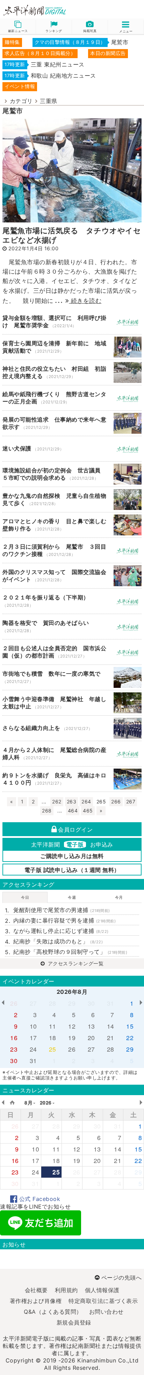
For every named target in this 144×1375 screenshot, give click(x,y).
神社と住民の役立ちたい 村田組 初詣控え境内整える (72, 372)
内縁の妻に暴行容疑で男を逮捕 (64, 920)
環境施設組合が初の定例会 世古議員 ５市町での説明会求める (72, 474)
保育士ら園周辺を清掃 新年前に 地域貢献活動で (72, 347)
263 (72, 801)
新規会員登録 (74, 1322)
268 (47, 811)
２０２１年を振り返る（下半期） (72, 601)
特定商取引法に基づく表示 (103, 1300)
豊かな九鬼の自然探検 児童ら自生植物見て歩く (72, 499)
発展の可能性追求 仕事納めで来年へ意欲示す (72, 423)
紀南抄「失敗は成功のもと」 (58, 941)
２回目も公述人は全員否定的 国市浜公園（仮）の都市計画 (72, 652)
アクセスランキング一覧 (74, 963)
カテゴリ (21, 100)
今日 (25, 897)
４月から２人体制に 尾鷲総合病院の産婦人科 (72, 753)
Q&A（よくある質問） (53, 1311)
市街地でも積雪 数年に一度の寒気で (72, 677)
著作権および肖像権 (36, 1300)
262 (57, 801)
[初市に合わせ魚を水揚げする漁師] (72, 169)
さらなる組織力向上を (72, 728)
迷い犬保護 (72, 448)
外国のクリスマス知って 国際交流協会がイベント (72, 575)
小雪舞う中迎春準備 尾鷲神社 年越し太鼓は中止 (72, 702)
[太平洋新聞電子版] (36, 10)
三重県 (48, 100)
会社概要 (36, 1290)
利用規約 (66, 1290)
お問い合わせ (106, 1311)
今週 (72, 897)
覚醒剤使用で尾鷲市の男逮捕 (61, 909)
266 (116, 801)
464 (73, 811)
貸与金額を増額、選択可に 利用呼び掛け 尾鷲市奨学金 (72, 321)
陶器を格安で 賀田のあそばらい (72, 626)
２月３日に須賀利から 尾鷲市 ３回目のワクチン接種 (72, 550)
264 (86, 801)
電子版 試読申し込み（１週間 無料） (72, 869)
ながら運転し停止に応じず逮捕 (61, 930)
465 (88, 811)
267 (131, 801)
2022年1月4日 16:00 (33, 248)
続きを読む (85, 300)
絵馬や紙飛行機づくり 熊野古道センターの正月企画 (72, 397)
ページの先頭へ (121, 1277)
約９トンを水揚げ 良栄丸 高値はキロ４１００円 (72, 779)
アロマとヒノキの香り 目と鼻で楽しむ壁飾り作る (72, 524)
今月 (119, 897)
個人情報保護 (102, 1290)
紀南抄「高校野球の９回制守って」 (70, 951)
